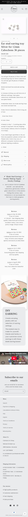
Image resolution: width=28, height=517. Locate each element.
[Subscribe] (23, 391)
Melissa (9, 232)
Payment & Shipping (9, 406)
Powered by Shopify (18, 515)
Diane (9, 214)
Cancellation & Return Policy (11, 410)
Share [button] (4, 147)
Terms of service (8, 427)
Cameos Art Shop (11, 515)
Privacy (5, 424)
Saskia (9, 248)
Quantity (3, 58)
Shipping (9, 55)
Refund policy (7, 431)
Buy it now (14, 72)
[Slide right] (17, 38)
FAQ (4, 413)
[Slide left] (10, 38)
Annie (9, 262)
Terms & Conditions (9, 420)
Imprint (5, 417)
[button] (2, 9)
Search (5, 403)
